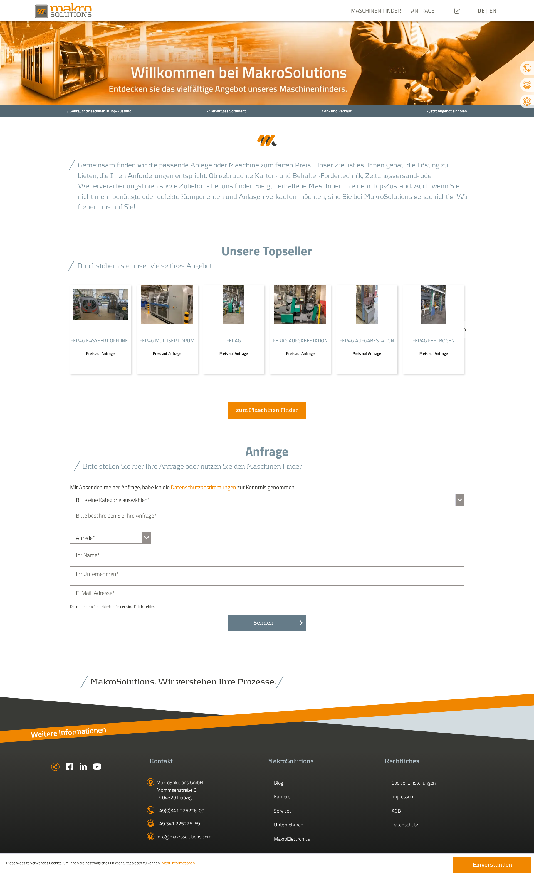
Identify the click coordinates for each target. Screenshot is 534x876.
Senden (263, 623)
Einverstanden (492, 865)
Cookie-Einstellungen (414, 782)
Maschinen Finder (376, 10)
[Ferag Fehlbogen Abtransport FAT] (433, 304)
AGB (396, 811)
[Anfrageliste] (457, 10)
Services (282, 811)
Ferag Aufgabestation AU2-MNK (367, 341)
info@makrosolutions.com (184, 836)
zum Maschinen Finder (267, 410)
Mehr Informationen (178, 863)
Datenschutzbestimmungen (203, 487)
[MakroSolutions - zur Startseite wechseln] (80, 10)
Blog (278, 782)
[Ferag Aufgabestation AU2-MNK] (366, 304)
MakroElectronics (292, 839)
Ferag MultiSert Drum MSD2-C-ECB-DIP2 (167, 341)
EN (493, 10)
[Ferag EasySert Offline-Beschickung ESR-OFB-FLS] (100, 304)
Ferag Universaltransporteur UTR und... (234, 341)
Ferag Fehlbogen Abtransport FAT (433, 341)
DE (482, 10)
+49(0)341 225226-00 (180, 810)
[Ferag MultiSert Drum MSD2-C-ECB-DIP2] (167, 304)
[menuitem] (457, 10)
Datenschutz (405, 824)
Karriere (282, 796)
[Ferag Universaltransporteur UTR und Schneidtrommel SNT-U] (233, 304)
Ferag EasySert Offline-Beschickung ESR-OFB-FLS (100, 341)
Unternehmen (288, 824)
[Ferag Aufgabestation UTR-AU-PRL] (300, 304)
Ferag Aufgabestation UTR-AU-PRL (300, 341)
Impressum (403, 796)
